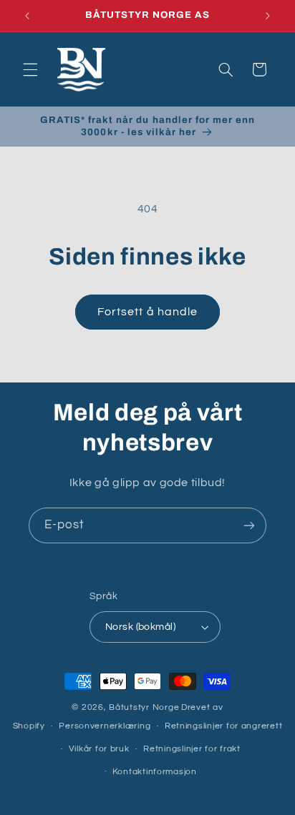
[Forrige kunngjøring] (27, 15)
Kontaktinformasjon (154, 772)
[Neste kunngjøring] (268, 15)
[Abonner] (249, 525)
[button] (30, 69)
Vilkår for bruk (99, 749)
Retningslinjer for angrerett (224, 726)
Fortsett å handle (147, 311)
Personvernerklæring (104, 726)
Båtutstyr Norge (144, 707)
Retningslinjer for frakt (192, 749)
